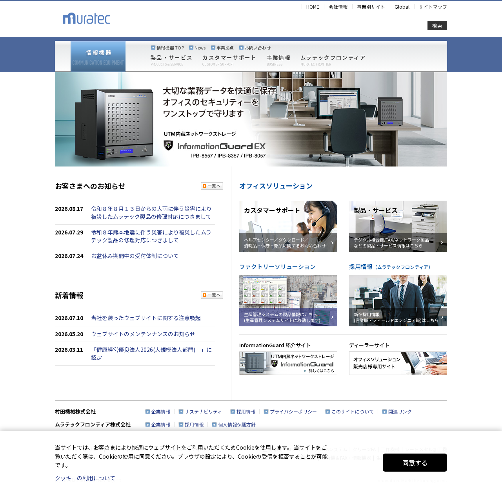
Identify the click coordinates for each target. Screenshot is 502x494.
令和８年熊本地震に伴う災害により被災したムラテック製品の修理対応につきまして (151, 236)
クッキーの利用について (85, 478)
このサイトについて (352, 411)
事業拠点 (225, 47)
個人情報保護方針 (237, 424)
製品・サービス (172, 60)
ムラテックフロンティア (333, 60)
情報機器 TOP (170, 47)
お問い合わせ (258, 47)
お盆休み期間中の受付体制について (135, 256)
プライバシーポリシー (293, 411)
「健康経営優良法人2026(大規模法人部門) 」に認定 (151, 353)
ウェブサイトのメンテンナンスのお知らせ (143, 334)
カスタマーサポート (229, 60)
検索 (437, 25)
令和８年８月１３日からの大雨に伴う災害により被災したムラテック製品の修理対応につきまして (151, 212)
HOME (312, 6)
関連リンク (400, 411)
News (200, 47)
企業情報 (160, 411)
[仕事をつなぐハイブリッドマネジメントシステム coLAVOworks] (251, 119)
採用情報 (245, 411)
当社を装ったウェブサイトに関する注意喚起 (146, 318)
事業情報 (279, 60)
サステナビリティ (203, 411)
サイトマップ (433, 6)
